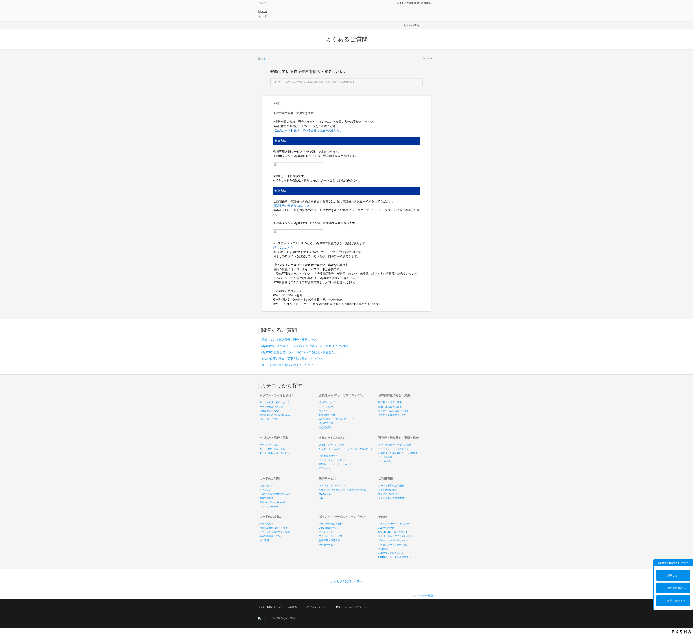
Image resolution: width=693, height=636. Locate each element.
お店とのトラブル (269, 419)
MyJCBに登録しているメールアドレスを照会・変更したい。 (300, 352)
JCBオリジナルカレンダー (392, 553)
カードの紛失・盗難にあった (275, 402)
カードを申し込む (269, 444)
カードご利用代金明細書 (391, 485)
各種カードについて (332, 437)
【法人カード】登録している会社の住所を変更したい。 (309, 130)
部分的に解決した (677, 587)
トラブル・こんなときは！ (277, 395)
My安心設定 (325, 427)
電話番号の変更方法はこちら (292, 205)
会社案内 (292, 607)
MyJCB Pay (325, 493)
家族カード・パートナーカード (335, 464)
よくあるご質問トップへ (346, 581)
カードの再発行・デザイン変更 (394, 444)
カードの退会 (385, 461)
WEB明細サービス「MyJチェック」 (337, 419)
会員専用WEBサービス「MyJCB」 (342, 395)
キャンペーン (326, 532)
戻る (263, 58)
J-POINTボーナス (328, 527)
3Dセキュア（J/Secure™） (273, 502)
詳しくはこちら (283, 247)
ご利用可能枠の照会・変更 (392, 415)
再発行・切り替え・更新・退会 (398, 437)
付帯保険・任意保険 (329, 540)
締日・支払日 (267, 523)
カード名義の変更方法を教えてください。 (288, 365)
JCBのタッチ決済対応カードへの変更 (398, 453)
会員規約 (383, 548)
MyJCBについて (327, 402)
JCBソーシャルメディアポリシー (352, 607)
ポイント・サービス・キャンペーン (342, 516)
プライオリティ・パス (330, 536)
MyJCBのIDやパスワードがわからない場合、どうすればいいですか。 (306, 346)
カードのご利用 (270, 478)
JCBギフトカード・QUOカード (394, 523)
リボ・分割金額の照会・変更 (275, 532)
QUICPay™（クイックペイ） (334, 485)
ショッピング (267, 485)
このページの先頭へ (424, 595)
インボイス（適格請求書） (392, 498)
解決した (672, 575)
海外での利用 (267, 498)
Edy (321, 498)
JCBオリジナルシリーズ (331, 444)
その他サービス (327, 544)
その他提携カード (328, 455)
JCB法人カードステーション (393, 544)
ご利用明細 (385, 478)
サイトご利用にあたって (270, 607)
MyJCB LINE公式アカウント (393, 532)
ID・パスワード (327, 406)
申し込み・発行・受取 (274, 437)
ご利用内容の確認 (387, 489)
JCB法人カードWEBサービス (393, 540)
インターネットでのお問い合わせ (395, 536)
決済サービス (327, 478)
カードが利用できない (271, 406)
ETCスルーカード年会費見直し (394, 557)
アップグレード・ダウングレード (395, 449)
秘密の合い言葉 (327, 415)
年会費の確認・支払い (271, 536)
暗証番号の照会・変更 (390, 402)
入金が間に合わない (270, 410)
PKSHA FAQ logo (681, 632)
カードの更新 (385, 457)
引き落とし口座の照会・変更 (393, 410)
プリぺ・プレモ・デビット (333, 460)
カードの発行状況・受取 (272, 449)
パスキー (323, 410)
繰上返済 (264, 540)
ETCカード (324, 468)
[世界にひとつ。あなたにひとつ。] (263, 14)
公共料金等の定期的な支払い (275, 493)
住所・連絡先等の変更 (344, 82)
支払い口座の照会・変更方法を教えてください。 (293, 358)
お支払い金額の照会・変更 (274, 527)
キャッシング (267, 489)
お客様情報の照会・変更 (318, 82)
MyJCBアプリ (326, 423)
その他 (382, 516)
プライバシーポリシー (316, 607)
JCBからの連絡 (386, 527)
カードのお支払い (271, 516)
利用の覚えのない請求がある (275, 415)
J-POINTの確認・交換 (330, 523)
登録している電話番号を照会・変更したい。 (290, 339)
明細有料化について (388, 493)
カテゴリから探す (294, 82)
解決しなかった (676, 600)
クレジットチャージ (270, 506)
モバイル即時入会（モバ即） (275, 453)
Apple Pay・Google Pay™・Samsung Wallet (342, 489)
